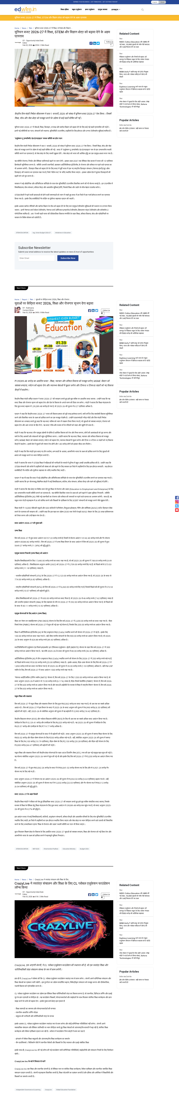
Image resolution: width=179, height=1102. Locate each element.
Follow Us (109, 42)
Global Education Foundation (65, 1090)
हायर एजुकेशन (89, 9)
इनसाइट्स (115, 10)
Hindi (162, 2)
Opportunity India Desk (34, 41)
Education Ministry (69, 849)
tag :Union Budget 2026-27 (42, 233)
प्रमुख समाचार (102, 9)
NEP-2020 (36, 849)
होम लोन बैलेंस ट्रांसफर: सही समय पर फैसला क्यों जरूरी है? (134, 129)
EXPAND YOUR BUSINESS (81, 2)
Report (24, 299)
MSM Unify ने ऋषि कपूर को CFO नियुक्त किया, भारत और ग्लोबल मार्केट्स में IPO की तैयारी (133, 74)
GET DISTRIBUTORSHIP (110, 2)
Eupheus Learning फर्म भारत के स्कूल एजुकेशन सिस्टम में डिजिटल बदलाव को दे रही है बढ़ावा (134, 89)
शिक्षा (30, 28)
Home (17, 28)
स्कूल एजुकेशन (77, 9)
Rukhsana (30, 308)
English (154, 2)
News (24, 28)
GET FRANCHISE (96, 2)
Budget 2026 (84, 849)
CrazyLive (48, 1090)
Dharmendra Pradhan (51, 849)
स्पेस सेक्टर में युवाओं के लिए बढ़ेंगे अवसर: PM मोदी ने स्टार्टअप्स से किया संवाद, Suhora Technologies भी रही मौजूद (134, 104)
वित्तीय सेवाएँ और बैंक (125, 125)
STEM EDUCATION (22, 233)
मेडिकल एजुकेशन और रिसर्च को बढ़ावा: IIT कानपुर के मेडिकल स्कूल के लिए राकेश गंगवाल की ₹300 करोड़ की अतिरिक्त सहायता (134, 59)
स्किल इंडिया (65, 9)
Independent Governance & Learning (28, 1090)
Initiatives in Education (63, 233)
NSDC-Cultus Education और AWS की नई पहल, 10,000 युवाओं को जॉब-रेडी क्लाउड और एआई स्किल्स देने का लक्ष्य (134, 44)
